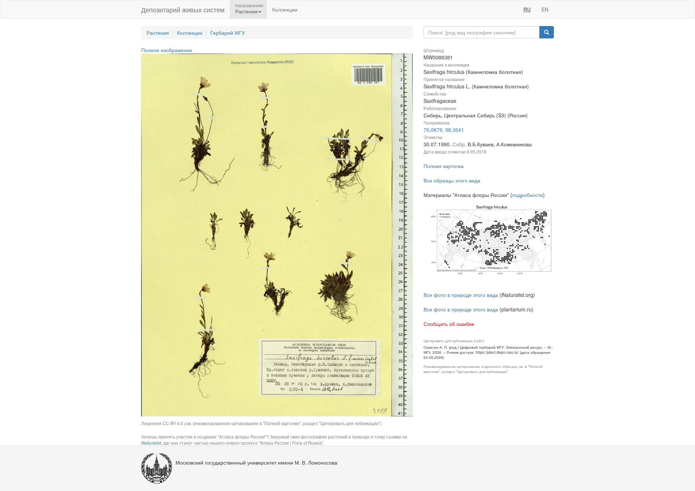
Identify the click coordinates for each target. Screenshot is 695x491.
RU (527, 9)
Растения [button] (246, 11)
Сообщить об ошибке (449, 323)
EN (545, 9)
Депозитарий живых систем (182, 9)
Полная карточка (444, 165)
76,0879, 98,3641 (444, 129)
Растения (158, 32)
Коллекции (285, 9)
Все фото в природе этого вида (461, 294)
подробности (527, 194)
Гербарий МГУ (227, 32)
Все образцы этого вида (452, 180)
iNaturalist (151, 443)
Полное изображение (166, 50)
